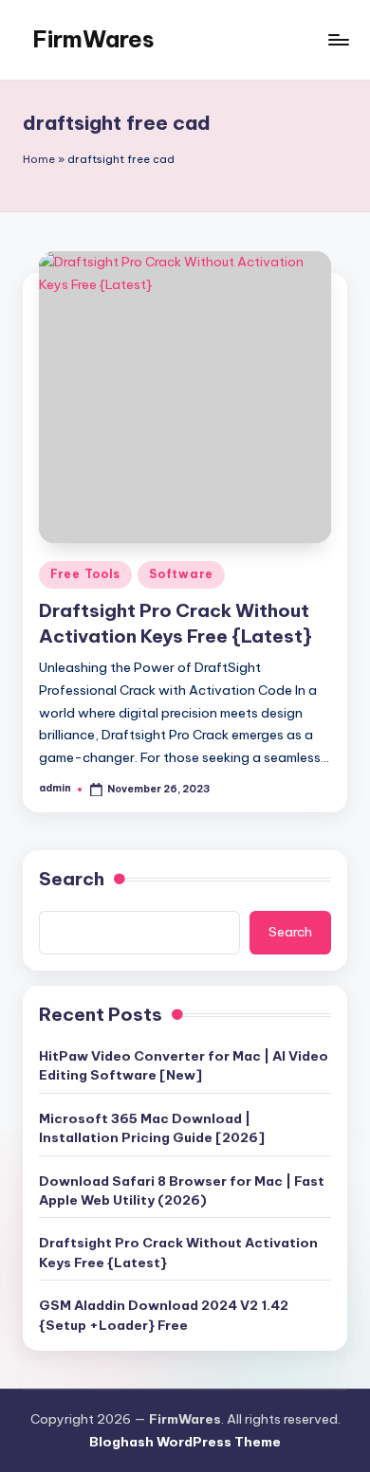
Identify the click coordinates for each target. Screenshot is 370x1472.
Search (71, 878)
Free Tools (85, 574)
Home (39, 159)
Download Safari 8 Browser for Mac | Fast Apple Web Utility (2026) (181, 1190)
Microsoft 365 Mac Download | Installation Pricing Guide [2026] (152, 1128)
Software (181, 574)
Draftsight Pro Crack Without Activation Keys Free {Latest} (178, 1252)
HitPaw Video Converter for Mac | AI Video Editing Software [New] (183, 1065)
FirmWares (93, 39)
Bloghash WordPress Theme (185, 1441)
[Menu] (337, 39)
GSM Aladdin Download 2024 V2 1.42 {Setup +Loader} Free (163, 1315)
